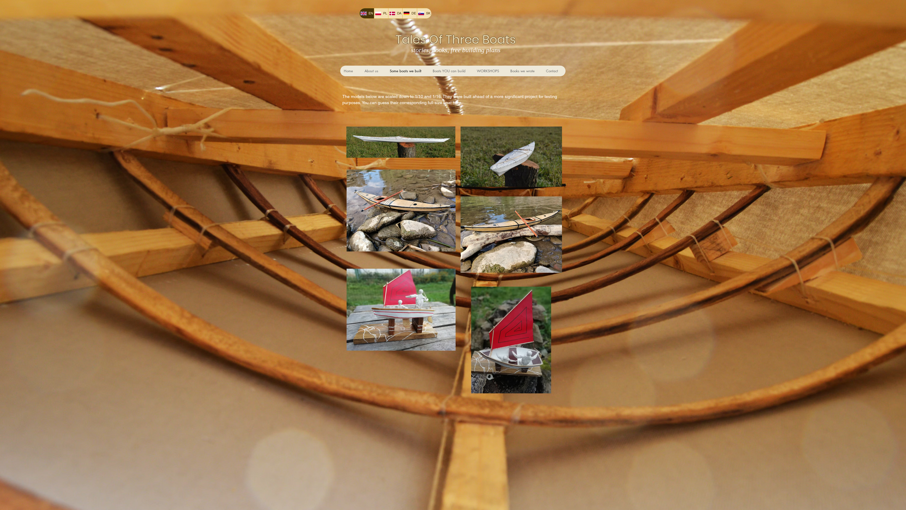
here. (457, 102)
